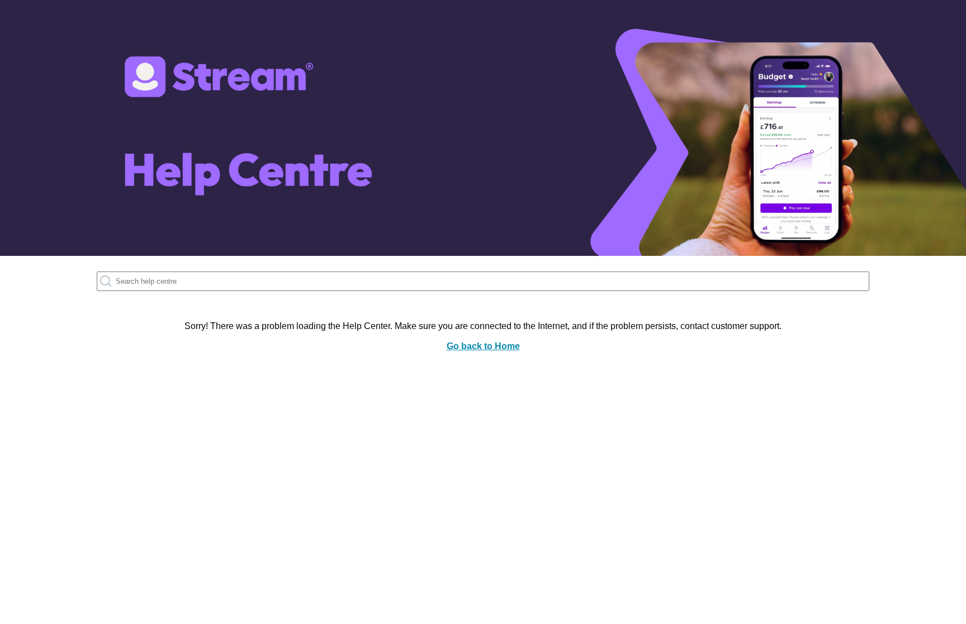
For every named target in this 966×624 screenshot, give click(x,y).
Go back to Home (483, 346)
